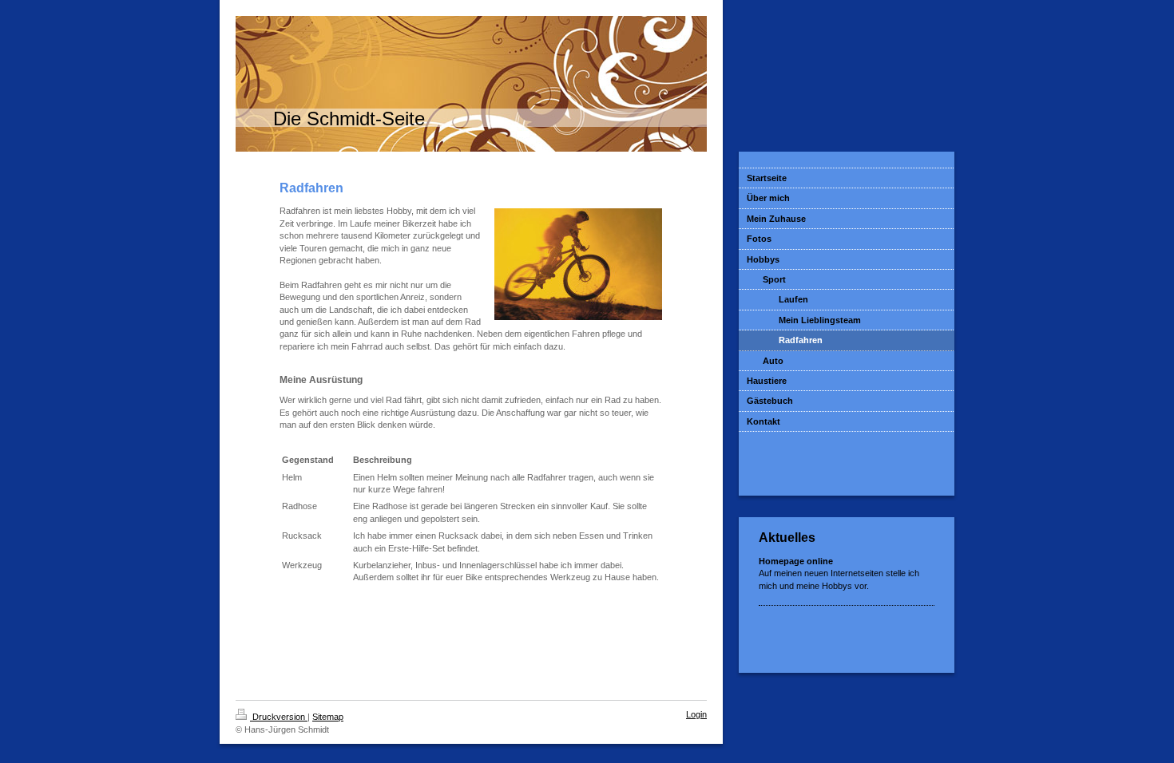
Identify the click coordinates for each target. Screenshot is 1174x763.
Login (696, 714)
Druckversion (278, 716)
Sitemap (327, 716)
